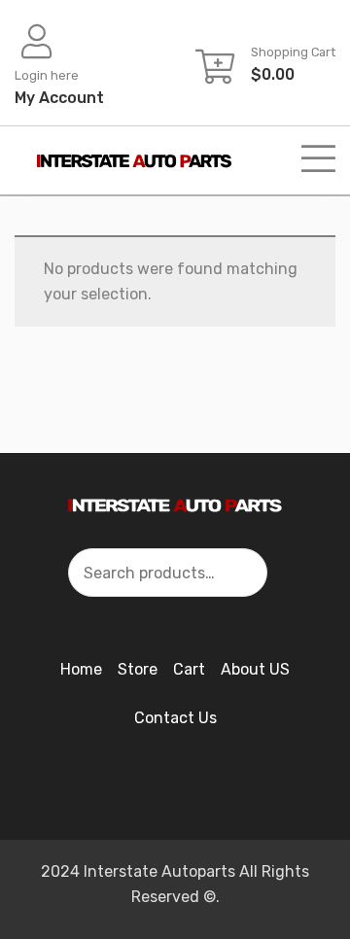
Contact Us (175, 718)
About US (255, 669)
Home (81, 669)
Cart (189, 669)
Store (138, 669)
